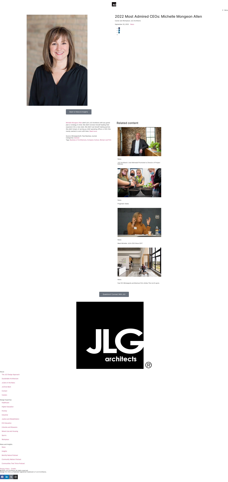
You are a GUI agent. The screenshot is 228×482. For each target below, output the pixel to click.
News (132, 24)
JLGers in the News (8, 383)
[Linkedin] (6, 477)
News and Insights (6, 444)
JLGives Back (6, 387)
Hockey (4, 411)
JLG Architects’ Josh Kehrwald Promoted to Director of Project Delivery (139, 163)
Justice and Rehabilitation (10, 419)
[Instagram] (15, 477)
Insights (4, 451)
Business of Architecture (78, 140)
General (76, 138)
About (2, 372)
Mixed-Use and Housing (10, 431)
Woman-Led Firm (105, 140)
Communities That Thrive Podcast (13, 463)
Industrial (5, 415)
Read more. (93, 131)
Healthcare (5, 402)
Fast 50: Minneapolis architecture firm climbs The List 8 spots (138, 283)
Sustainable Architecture (10, 378)
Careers (4, 395)
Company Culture (93, 140)
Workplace (5, 439)
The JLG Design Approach (11, 374)
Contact (4, 391)
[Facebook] (2, 477)
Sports (4, 435)
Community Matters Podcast (11, 459)
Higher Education (7, 407)
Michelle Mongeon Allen (74, 123)
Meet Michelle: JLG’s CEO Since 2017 (130, 243)
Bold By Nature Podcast (10, 455)
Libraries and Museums (9, 427)
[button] (225, 10)
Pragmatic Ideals (123, 204)
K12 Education (6, 423)
